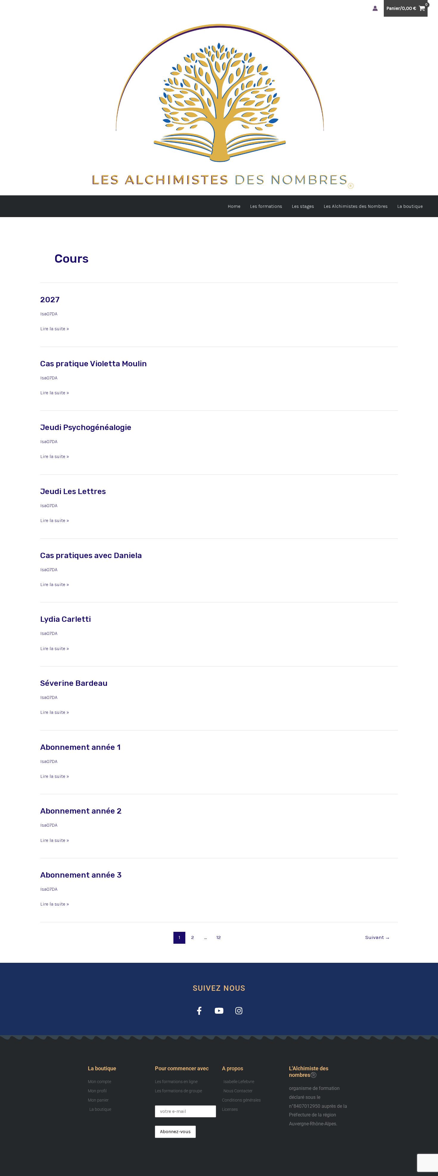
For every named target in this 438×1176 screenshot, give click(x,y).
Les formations (266, 206)
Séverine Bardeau (74, 683)
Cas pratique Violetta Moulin (93, 363)
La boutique (410, 206)
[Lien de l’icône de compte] (375, 8)
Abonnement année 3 (81, 875)
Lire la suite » (54, 327)
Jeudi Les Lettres (73, 491)
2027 (50, 299)
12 (218, 937)
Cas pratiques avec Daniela (91, 555)
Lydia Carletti (65, 619)
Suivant (377, 937)
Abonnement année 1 (80, 747)
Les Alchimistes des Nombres (356, 206)
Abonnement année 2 (81, 811)
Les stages (303, 206)
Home (234, 206)
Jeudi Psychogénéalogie (85, 427)
